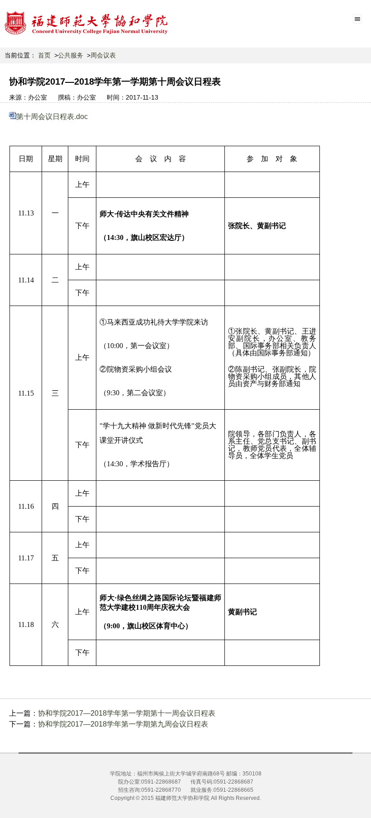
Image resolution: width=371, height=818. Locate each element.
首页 (44, 55)
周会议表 (103, 55)
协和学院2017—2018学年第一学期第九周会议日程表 (123, 724)
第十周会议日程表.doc (52, 116)
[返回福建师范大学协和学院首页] (86, 22)
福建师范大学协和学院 (182, 798)
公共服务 (70, 55)
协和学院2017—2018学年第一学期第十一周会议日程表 (126, 713)
